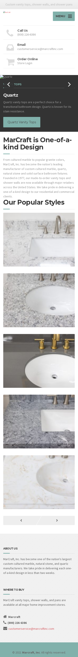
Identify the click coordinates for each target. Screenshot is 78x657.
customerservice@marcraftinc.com (31, 629)
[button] (9, 84)
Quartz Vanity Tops (22, 122)
